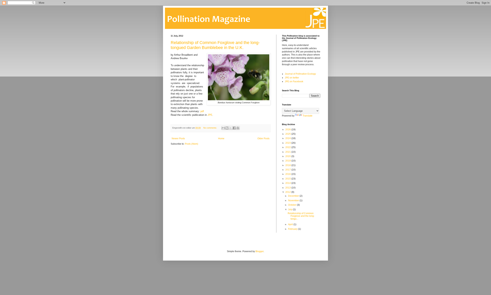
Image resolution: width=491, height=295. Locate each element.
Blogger (259, 251)
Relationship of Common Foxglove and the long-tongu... (301, 216)
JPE (210, 114)
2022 (288, 147)
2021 (288, 152)
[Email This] (223, 128)
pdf (202, 111)
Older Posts (263, 138)
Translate (307, 115)
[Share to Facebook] (234, 128)
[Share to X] (230, 128)
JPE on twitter (292, 77)
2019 (288, 160)
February (293, 229)
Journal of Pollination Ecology (300, 74)
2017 (288, 169)
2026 (288, 129)
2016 (288, 174)
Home (221, 138)
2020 (288, 156)
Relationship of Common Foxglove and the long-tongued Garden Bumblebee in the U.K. (215, 45)
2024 (288, 138)
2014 (288, 183)
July (290, 209)
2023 (288, 143)
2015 (288, 178)
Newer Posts (178, 138)
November (294, 200)
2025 (288, 134)
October (292, 205)
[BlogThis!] (227, 128)
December (294, 196)
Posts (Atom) (191, 144)
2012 (288, 192)
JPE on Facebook (294, 81)
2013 (288, 187)
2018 (288, 165)
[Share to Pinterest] (238, 128)
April (290, 224)
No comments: (210, 128)
